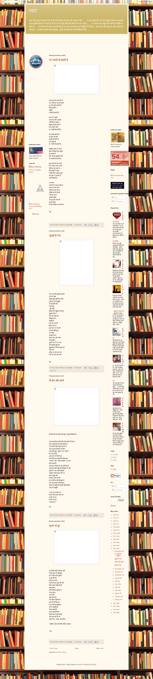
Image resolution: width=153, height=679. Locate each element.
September (118, 575)
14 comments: (78, 368)
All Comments (118, 201)
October (118, 572)
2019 (115, 530)
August (117, 578)
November (118, 569)
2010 (115, 609)
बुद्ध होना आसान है (119, 311)
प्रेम (122, 356)
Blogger (93, 664)
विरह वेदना (123, 263)
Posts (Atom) (62, 652)
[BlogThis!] (91, 225)
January (117, 599)
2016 (115, 539)
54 (115, 156)
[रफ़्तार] (113, 506)
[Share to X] (93, 225)
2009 (115, 612)
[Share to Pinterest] (97, 225)
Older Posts (99, 648)
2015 (115, 542)
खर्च (122, 424)
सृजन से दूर (54, 525)
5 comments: (78, 515)
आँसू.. (123, 399)
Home (77, 648)
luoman (80, 664)
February (118, 596)
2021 (115, 524)
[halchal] (35, 214)
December (118, 551)
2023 (115, 518)
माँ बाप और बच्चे (56, 380)
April (117, 590)
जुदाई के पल (55, 235)
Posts (115, 197)
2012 (115, 603)
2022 (115, 521)
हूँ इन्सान (123, 288)
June (116, 584)
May (116, 587)
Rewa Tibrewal (36, 167)
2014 (115, 545)
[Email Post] (85, 225)
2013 (115, 548)
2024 (115, 515)
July (116, 581)
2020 (115, 527)
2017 (115, 536)
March (117, 593)
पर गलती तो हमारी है (58, 60)
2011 (115, 606)
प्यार (33, 10)
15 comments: (78, 225)
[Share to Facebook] (95, 225)
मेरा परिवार (116, 241)
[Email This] (89, 225)
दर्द (113, 381)
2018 (115, 533)
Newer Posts (53, 648)
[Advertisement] (35, 106)
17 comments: (78, 642)
